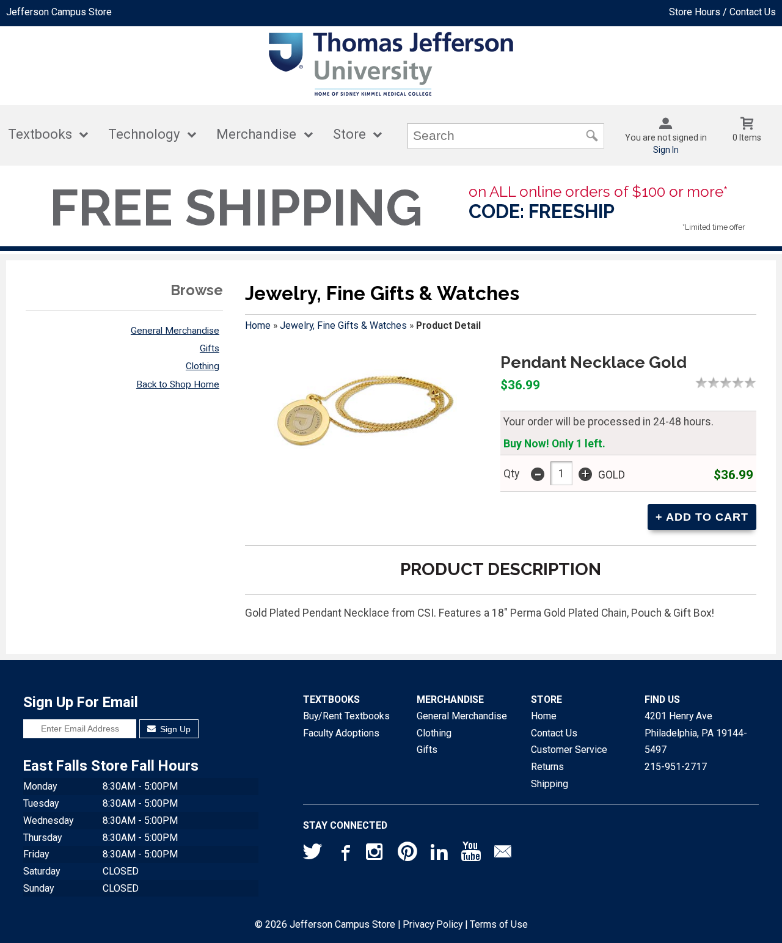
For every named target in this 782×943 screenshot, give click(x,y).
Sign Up (174, 729)
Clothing (202, 366)
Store (349, 134)
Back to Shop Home (177, 384)
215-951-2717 (676, 766)
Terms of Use (499, 924)
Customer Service (569, 749)
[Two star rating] (717, 382)
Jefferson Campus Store (59, 12)
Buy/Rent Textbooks (346, 716)
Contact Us (554, 733)
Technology (144, 134)
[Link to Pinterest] (407, 854)
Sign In (666, 150)
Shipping (549, 784)
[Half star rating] (698, 382)
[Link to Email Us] (503, 854)
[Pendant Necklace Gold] (365, 414)
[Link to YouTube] (471, 854)
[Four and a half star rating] (747, 382)
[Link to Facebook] (344, 854)
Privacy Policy (432, 924)
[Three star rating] (729, 382)
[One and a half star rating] (710, 382)
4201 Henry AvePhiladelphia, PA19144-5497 (696, 732)
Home (258, 325)
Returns (547, 766)
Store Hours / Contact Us (722, 12)
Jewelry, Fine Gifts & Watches (343, 325)
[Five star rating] (753, 382)
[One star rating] (704, 382)
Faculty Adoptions (341, 733)
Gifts (209, 348)
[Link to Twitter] (313, 854)
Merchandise (256, 134)
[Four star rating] (741, 382)
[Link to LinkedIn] (439, 854)
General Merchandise (175, 330)
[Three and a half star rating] (735, 382)
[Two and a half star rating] (723, 382)
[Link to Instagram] (376, 854)
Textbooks (40, 134)
